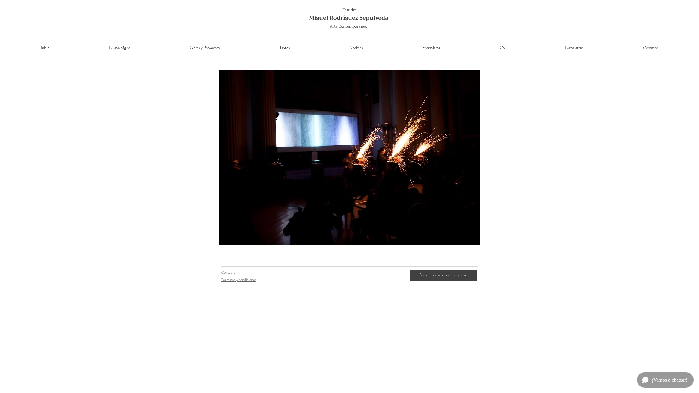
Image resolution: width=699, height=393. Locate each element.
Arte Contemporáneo (348, 26)
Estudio (349, 10)
